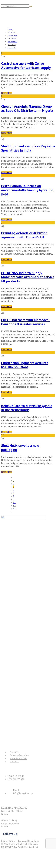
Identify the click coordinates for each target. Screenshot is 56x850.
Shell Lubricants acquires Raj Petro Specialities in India (28, 148)
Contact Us (11, 48)
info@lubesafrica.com (23, 793)
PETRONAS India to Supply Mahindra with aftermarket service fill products (27, 276)
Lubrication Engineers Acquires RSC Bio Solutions (24, 364)
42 (14, 502)
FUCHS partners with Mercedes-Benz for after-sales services (25, 322)
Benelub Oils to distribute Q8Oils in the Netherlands (26, 407)
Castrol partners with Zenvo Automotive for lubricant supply (26, 65)
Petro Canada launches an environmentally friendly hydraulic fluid (27, 190)
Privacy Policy (8, 841)
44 (14, 508)
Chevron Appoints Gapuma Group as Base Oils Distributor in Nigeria (27, 108)
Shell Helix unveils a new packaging (20, 447)
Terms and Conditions (28, 841)
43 (14, 505)
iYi (36, 847)
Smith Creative (25, 847)
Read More (6, 93)
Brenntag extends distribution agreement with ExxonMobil (24, 235)
